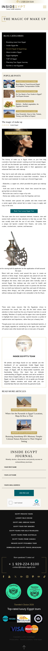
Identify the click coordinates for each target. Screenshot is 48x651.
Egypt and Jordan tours (24, 522)
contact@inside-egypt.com (24, 567)
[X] (15, 576)
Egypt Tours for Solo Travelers (24, 531)
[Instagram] (27, 576)
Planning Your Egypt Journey (17, 62)
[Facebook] (3, 576)
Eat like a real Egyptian (14, 65)
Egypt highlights (12, 55)
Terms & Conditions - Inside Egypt (31, 639)
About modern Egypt (13, 52)
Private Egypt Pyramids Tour (24, 543)
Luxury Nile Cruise (24, 518)
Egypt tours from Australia (24, 535)
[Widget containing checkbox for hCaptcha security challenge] (24, 502)
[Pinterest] (33, 576)
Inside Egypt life (12, 45)
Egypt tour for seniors (24, 526)
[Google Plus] (21, 576)
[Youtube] (9, 576)
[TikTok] (44, 576)
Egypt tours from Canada (24, 539)
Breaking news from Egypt (16, 42)
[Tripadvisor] (39, 576)
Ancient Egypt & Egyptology (16, 49)
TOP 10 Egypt (11, 59)
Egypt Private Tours (24, 514)
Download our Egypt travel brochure (24, 547)
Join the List (24, 493)
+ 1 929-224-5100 (24, 564)
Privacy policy (14, 639)
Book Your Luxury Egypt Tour (24, 211)
